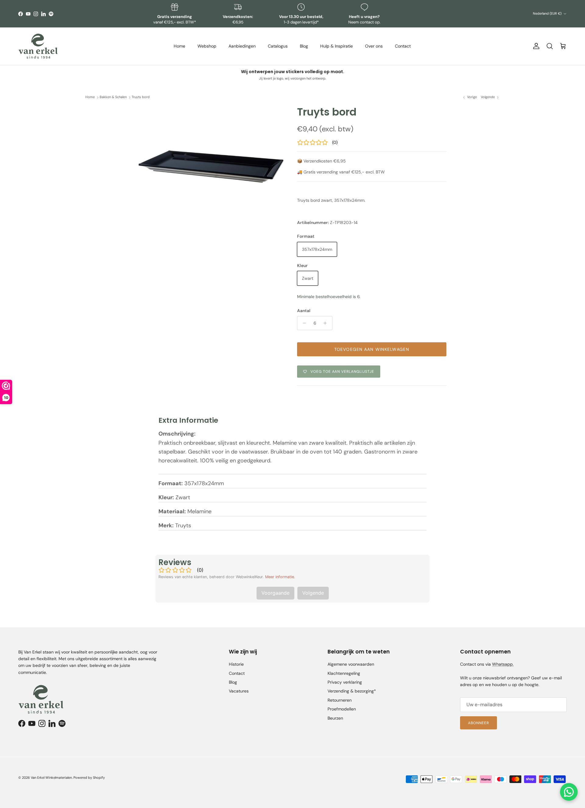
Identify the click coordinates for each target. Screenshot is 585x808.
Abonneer (478, 723)
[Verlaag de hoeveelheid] (302, 323)
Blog (304, 46)
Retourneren (340, 700)
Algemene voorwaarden (351, 664)
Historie (236, 664)
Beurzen (335, 718)
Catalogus (278, 46)
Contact (403, 46)
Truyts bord (141, 97)
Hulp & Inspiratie (336, 46)
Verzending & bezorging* (352, 691)
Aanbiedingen (242, 46)
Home (179, 46)
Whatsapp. (503, 664)
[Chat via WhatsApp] (569, 792)
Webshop (206, 46)
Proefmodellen (342, 709)
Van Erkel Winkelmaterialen (51, 777)
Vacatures (239, 691)
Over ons (374, 46)
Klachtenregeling (344, 673)
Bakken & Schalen (113, 97)
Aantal (303, 310)
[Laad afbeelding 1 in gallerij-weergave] (211, 156)
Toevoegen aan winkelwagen (371, 349)
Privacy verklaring (345, 682)
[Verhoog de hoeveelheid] (326, 323)
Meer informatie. (280, 577)
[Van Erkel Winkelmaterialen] (38, 46)
